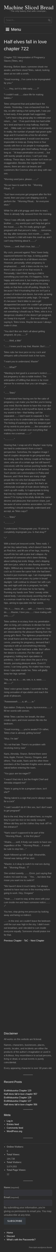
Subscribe (14, 1221)
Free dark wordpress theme (40, 1247)
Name (11, 1187)
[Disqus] (28, 987)
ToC (26, 940)
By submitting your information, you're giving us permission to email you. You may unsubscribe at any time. (27, 1211)
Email (11, 1197)
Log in (10, 1121)
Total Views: (14, 1154)
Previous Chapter (13, 940)
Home (10, 1232)
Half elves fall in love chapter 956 (20, 1104)
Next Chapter (37, 940)
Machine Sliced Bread (29, 7)
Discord (11, 1236)
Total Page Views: (17, 1170)
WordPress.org (14, 1131)
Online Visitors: (15, 1146)
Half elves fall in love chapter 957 (20, 1094)
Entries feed (13, 1124)
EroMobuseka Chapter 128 (17, 1097)
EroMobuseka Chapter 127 (17, 1101)
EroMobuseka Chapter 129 (17, 1090)
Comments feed (15, 1127)
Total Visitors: (14, 1162)
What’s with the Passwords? (21, 1239)
